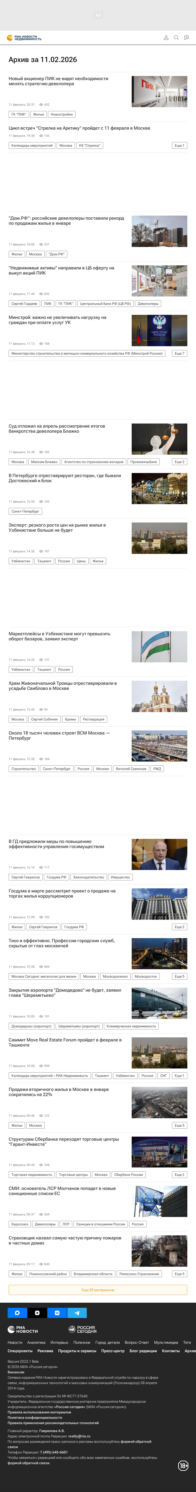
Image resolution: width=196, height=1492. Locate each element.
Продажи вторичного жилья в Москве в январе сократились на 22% (59, 1092)
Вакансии (16, 1372)
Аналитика (36, 1342)
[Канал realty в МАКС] (17, 1313)
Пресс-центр (113, 1351)
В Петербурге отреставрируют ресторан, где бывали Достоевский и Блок (65, 478)
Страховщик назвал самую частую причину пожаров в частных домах (65, 1240)
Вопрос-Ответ (137, 1342)
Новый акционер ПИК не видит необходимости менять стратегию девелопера (58, 81)
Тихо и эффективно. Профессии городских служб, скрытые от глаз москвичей (62, 943)
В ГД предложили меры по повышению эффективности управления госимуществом (56, 844)
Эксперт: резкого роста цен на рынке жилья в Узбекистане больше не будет (57, 528)
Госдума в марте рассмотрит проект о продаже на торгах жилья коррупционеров (62, 893)
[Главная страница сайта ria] (8, 38)
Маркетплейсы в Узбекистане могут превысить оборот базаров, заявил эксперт (59, 636)
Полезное (82, 1342)
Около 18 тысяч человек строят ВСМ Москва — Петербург (59, 735)
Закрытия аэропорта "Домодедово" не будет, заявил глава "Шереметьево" (65, 993)
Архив (190, 1351)
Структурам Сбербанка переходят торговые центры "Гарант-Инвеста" (64, 1142)
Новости (15, 1342)
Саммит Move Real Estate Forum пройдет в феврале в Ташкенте (65, 1042)
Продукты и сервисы (77, 1351)
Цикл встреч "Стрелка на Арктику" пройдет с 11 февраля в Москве (79, 128)
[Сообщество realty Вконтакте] (57, 1313)
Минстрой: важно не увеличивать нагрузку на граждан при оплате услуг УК (57, 320)
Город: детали (107, 1342)
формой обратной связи (28, 1463)
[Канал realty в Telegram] (77, 1313)
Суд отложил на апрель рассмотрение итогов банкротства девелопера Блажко (57, 429)
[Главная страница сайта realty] (33, 38)
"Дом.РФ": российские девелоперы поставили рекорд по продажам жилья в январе (66, 221)
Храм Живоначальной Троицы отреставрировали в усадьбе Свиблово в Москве (63, 686)
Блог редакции (143, 1351)
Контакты (171, 1351)
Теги (187, 1342)
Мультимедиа (166, 1342)
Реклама (45, 1351)
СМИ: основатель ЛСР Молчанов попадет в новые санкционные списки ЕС (62, 1191)
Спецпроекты (20, 1351)
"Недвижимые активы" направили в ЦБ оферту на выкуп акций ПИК (61, 270)
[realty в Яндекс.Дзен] (37, 1313)
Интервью (59, 1342)
